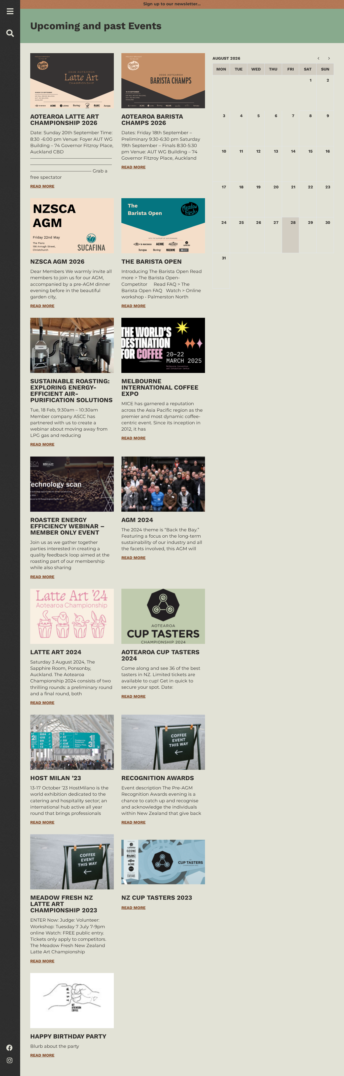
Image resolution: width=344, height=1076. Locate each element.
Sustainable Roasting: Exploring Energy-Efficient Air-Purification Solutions (71, 390)
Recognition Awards (157, 778)
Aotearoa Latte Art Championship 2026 (64, 119)
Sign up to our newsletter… (172, 4)
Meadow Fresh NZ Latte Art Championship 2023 (63, 904)
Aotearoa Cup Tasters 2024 (160, 655)
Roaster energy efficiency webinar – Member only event (67, 526)
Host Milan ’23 (55, 778)
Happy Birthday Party (68, 1036)
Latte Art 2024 (55, 652)
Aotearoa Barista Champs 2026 (152, 119)
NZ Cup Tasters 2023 (156, 897)
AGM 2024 (137, 520)
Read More (42, 186)
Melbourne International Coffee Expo (159, 387)
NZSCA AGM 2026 (57, 261)
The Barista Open (151, 261)
